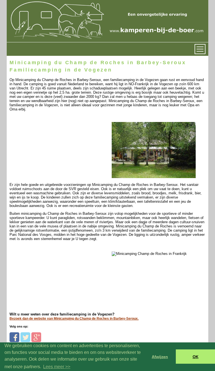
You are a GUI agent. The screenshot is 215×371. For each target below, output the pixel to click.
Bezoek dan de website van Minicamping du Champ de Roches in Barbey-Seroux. (74, 319)
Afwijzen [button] (160, 356)
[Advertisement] (48, 146)
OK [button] (195, 356)
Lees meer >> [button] (56, 366)
